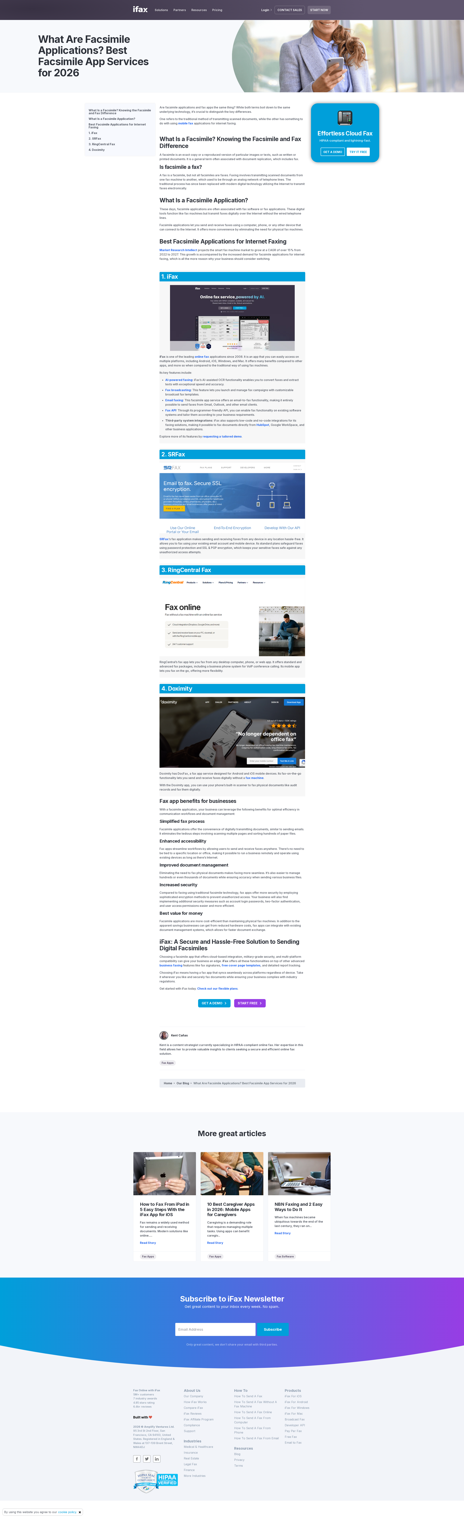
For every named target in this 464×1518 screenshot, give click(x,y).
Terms (238, 1465)
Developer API (295, 1425)
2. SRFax (95, 138)
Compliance (192, 1425)
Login (265, 10)
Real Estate (191, 1458)
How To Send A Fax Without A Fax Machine (255, 1404)
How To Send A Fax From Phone (252, 1430)
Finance (189, 1470)
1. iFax (93, 133)
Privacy (239, 1460)
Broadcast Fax (295, 1419)
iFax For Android (296, 1402)
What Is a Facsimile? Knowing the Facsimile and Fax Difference (120, 111)
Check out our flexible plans (217, 988)
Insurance (191, 1452)
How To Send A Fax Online (253, 1412)
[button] (332, 152)
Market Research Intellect (178, 250)
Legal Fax (190, 1464)
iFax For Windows (297, 1408)
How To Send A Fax (248, 1396)
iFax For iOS (293, 1396)
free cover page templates (241, 965)
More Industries (195, 1476)
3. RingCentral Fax (102, 144)
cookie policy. (67, 1512)
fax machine (255, 778)
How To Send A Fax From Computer (252, 1420)
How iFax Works (195, 1402)
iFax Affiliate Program (199, 1419)
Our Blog (183, 1083)
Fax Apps (168, 1062)
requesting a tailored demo (222, 436)
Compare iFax (193, 1408)
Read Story (148, 1243)
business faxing (171, 965)
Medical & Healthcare (198, 1447)
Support (189, 1431)
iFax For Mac (294, 1413)
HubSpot (262, 425)
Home (168, 1083)
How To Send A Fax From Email (256, 1438)
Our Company (193, 1396)
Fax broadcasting (178, 390)
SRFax (164, 539)
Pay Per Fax (293, 1431)
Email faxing (174, 400)
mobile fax (185, 123)
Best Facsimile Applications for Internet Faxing (117, 126)
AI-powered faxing (178, 380)
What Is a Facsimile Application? (112, 119)
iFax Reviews (193, 1413)
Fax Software (285, 1256)
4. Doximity (97, 150)
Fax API (170, 410)
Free (291, 1437)
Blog (237, 1454)
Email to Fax (293, 1442)
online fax (202, 356)
